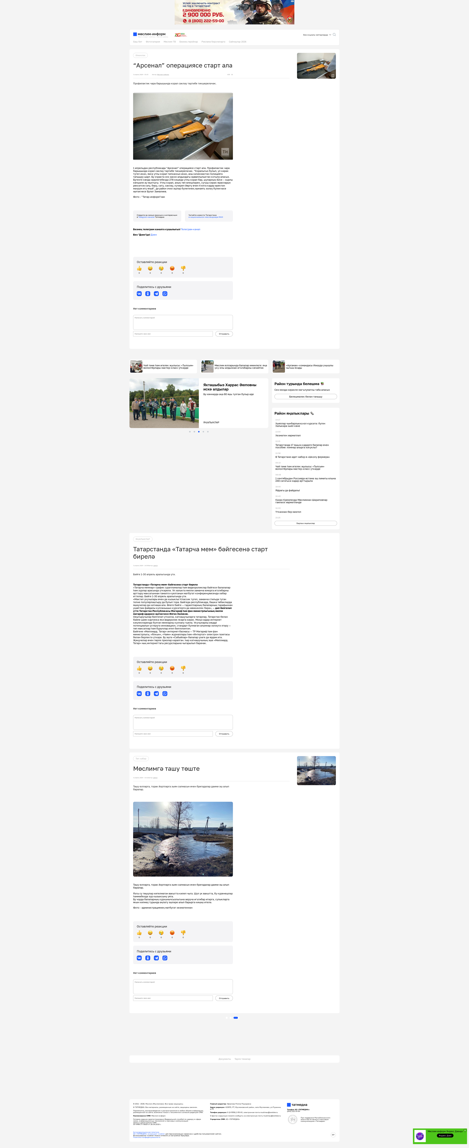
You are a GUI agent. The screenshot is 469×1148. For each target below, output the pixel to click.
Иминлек (140, 55)
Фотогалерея (153, 41)
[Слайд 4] (203, 431)
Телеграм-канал (190, 229)
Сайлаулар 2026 (237, 41)
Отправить (224, 334)
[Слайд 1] (190, 431)
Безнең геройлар (188, 41)
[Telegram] (156, 293)
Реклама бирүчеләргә (213, 41)
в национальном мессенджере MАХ (206, 217)
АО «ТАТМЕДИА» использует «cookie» (149, 1134)
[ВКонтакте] (139, 293)
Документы (225, 1059)
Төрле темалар (242, 1059)
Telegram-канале (146, 217)
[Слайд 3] (199, 431)
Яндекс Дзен (445, 1135)
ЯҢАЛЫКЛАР (143, 539)
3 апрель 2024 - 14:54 (140, 565)
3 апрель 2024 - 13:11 (140, 777)
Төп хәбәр (141, 758)
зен (155, 234)
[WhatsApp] (164, 293)
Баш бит (137, 41)
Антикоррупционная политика (146, 1132)
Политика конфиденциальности (146, 1137)
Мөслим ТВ (170, 41)
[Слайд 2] (194, 431)
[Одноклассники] (147, 293)
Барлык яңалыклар (306, 523)
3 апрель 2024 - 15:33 (140, 74)
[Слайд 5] (208, 431)
